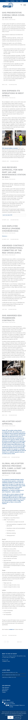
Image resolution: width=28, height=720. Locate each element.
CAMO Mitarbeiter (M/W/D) (6, 677)
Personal (7, 19)
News (17, 1)
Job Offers (12, 1)
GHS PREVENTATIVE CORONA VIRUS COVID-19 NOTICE (13, 15)
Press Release (12, 19)
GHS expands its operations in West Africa (13, 93)
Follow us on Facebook (9, 702)
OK (10, 717)
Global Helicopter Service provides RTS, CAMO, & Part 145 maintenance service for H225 (13, 468)
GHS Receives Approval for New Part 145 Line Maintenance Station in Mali (14, 172)
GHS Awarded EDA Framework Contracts (12, 317)
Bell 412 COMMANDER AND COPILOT (8, 674)
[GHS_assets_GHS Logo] (11, 5)
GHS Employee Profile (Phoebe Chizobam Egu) (11, 228)
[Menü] (24, 5)
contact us (11, 629)
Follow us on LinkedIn (10, 703)
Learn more (17, 717)
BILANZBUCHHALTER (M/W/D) (7, 672)
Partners (21, 1)
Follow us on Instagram (14, 705)
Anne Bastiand (14, 84)
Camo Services (5, 689)
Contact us (12, 657)
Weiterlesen (4, 236)
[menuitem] (20, 5)
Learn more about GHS (7, 215)
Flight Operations (5, 687)
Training (3, 692)
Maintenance (4, 690)
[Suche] (20, 5)
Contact (7, 1)
